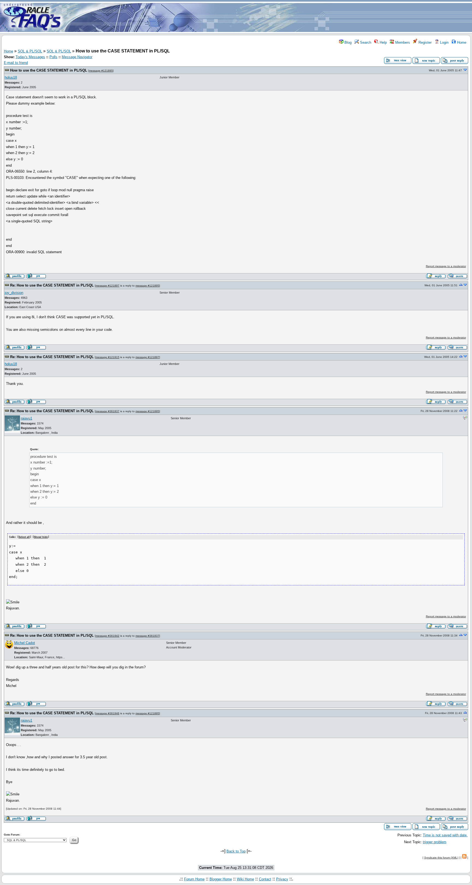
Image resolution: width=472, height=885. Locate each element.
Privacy (282, 879)
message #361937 (107, 411)
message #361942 (107, 635)
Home (461, 42)
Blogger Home (221, 879)
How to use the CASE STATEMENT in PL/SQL (48, 70)
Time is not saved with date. (445, 835)
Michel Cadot (24, 643)
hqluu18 (11, 77)
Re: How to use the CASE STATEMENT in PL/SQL (52, 285)
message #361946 (107, 713)
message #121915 (107, 357)
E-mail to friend (16, 63)
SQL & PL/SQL (30, 51)
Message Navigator (77, 57)
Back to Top (236, 851)
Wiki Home (245, 879)
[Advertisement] (268, 17)
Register (424, 42)
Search (365, 42)
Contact (265, 879)
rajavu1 (26, 418)
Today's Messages (30, 57)
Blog (347, 42)
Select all (24, 537)
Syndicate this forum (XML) (441, 857)
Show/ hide (41, 537)
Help (383, 42)
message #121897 (107, 285)
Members (402, 42)
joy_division (14, 293)
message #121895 (101, 70)
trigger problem (434, 842)
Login (444, 42)
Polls (53, 57)
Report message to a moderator (446, 266)
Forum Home (194, 879)
